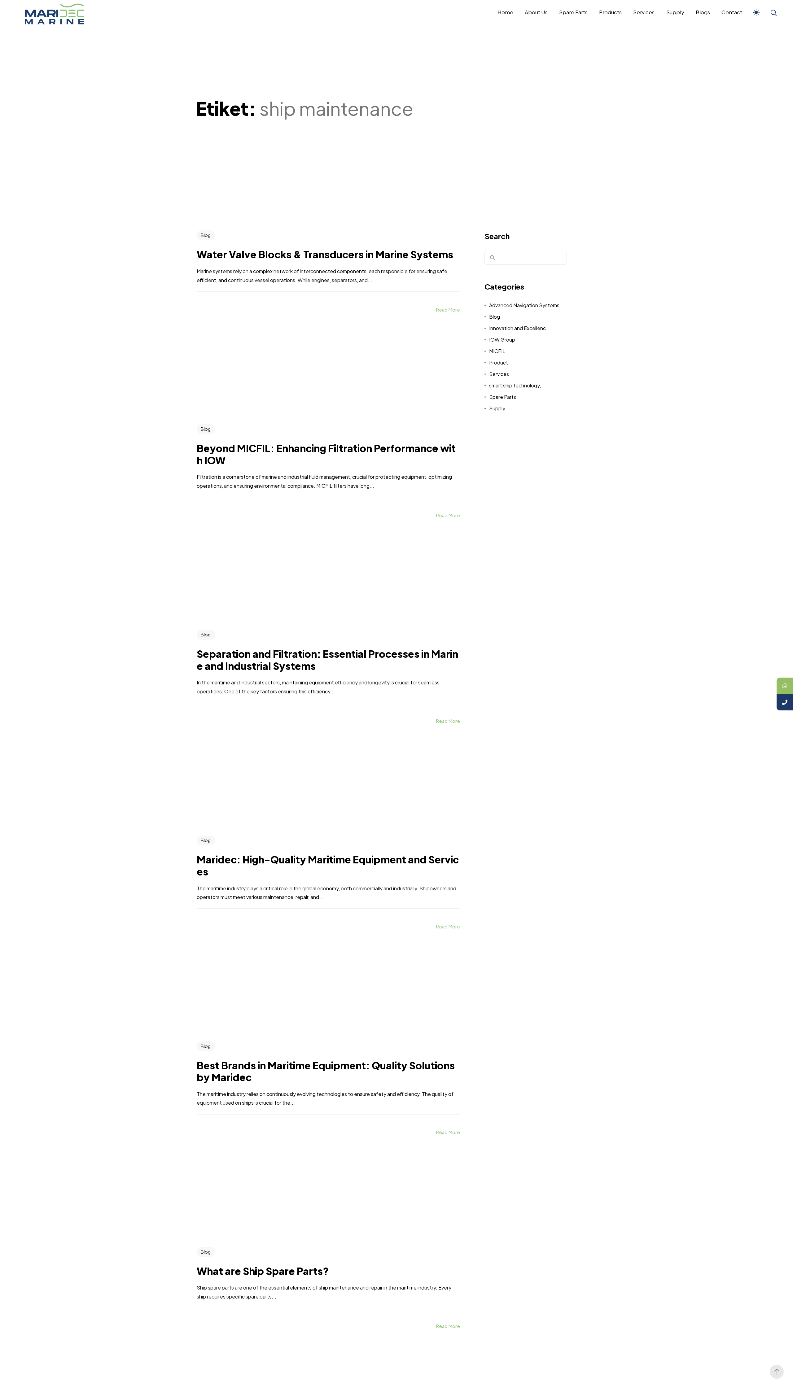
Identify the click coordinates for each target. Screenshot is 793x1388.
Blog (206, 235)
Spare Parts (502, 397)
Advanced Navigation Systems (524, 305)
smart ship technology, (515, 385)
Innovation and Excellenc (517, 328)
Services (499, 374)
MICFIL (497, 351)
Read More (448, 309)
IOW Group (502, 339)
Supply (497, 408)
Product (498, 362)
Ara (493, 258)
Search (497, 236)
